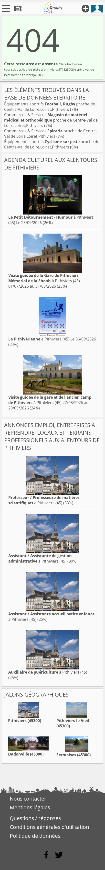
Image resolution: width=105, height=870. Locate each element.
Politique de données (35, 835)
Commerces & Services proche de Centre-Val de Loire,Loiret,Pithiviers (51, 120)
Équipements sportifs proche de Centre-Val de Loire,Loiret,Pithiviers (49, 106)
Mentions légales (30, 807)
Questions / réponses (35, 818)
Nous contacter (28, 798)
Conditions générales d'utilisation (49, 827)
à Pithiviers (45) (44, 278)
